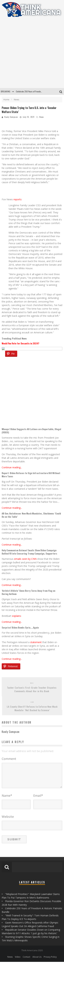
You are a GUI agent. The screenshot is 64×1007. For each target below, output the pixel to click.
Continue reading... (12, 467)
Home (6, 99)
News (41, 117)
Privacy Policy (50, 956)
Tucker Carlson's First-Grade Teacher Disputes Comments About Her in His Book (31, 689)
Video (17, 956)
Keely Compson (11, 117)
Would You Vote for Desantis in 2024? (20, 343)
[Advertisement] (32, 54)
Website (8, 817)
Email (38, 795)
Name (7, 795)
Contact (26, 956)
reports (17, 199)
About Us (36, 956)
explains (16, 615)
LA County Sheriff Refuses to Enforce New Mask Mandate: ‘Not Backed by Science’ (32, 708)
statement (36, 642)
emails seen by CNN (25, 558)
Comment (9, 759)
